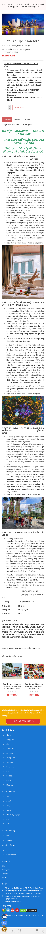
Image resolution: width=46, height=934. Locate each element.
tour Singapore (20, 648)
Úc (7, 850)
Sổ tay (4, 866)
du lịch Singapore (33, 648)
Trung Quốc (10, 758)
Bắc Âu (9, 797)
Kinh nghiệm (6, 870)
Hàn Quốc (10, 771)
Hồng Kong (10, 767)
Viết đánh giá (25, 46)
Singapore (10, 648)
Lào (7, 744)
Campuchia (10, 749)
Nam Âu (9, 801)
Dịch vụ (17, 120)
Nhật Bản (9, 776)
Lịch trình (7, 120)
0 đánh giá (15, 46)
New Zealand (11, 855)
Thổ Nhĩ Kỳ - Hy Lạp (13, 815)
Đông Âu (9, 806)
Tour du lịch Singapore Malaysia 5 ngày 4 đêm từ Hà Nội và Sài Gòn (12, 686)
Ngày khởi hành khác (11, 124)
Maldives (9, 785)
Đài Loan (9, 762)
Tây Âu (8, 810)
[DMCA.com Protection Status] (28, 910)
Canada (9, 840)
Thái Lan (9, 735)
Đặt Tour (20, 107)
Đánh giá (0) (27, 124)
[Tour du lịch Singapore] (23, 24)
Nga (7, 819)
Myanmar (9, 753)
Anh (7, 824)
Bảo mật (4, 877)
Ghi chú (27, 120)
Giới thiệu (5, 874)
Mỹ (7, 836)
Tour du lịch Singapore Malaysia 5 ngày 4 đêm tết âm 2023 (34, 686)
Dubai (8, 780)
